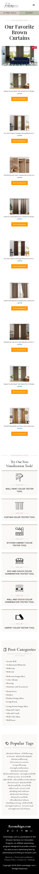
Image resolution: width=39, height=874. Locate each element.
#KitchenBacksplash (24, 756)
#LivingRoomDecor (13, 806)
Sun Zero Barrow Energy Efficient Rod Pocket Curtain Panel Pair (19, 258)
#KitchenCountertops (19, 771)
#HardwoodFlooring (19, 759)
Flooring (10, 683)
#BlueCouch (14, 788)
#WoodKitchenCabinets (19, 800)
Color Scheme (12, 680)
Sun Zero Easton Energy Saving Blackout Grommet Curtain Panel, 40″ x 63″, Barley (19, 133)
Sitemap (31, 860)
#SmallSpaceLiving (13, 803)
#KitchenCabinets (13, 753)
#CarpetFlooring (19, 765)
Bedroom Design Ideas (15, 676)
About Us (9, 857)
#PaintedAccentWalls (19, 797)
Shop (30, 13)
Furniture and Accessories (17, 687)
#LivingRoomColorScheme (19, 808)
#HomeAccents (13, 776)
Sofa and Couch (12, 713)
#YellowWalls (27, 803)
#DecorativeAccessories (19, 762)
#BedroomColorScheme (19, 794)
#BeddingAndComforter (19, 791)
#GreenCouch (27, 806)
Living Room (11, 701)
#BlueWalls (7, 779)
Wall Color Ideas (13, 716)
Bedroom (10, 672)
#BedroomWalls (14, 785)
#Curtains (11, 756)
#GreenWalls (26, 776)
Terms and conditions (23, 857)
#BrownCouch (13, 782)
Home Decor (11, 691)
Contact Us (21, 860)
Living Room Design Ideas (17, 706)
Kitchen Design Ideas (15, 698)
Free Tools (10, 13)
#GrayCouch (25, 788)
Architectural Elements (16, 665)
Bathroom (10, 668)
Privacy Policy (9, 860)
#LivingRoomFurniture (19, 768)
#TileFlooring (26, 753)
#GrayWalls (26, 785)
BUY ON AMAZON (19, 99)
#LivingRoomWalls (28, 774)
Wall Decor (10, 720)
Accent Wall (11, 661)
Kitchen (9, 695)
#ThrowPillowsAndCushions (24, 779)
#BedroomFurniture (11, 774)
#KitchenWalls (25, 782)
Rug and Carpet (13, 710)
